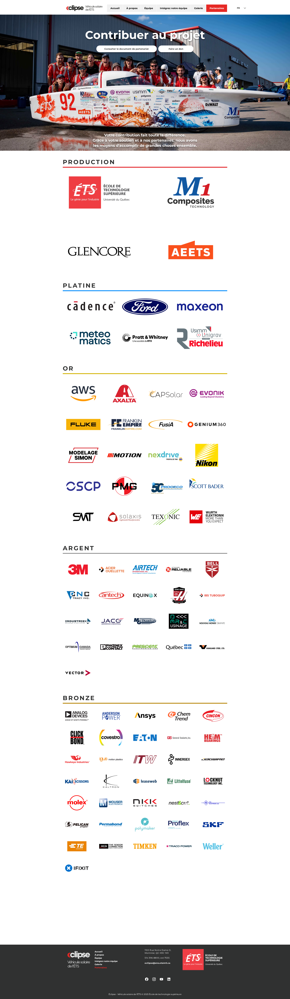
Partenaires (101, 967)
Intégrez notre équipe (106, 961)
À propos (99, 955)
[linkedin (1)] (169, 979)
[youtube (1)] (161, 979)
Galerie (98, 964)
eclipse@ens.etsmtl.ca (157, 963)
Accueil (99, 951)
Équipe (98, 958)
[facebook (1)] (147, 979)
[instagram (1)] (154, 979)
